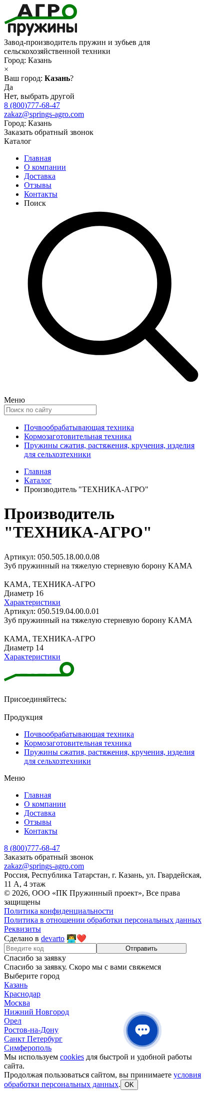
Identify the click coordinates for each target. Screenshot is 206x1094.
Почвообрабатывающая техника (79, 427)
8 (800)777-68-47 (32, 105)
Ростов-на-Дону (31, 1030)
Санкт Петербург (33, 1039)
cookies (72, 1057)
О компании (45, 167)
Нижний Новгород (36, 1012)
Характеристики (32, 602)
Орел (13, 1021)
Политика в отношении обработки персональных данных (103, 920)
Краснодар (22, 994)
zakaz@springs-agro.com (44, 114)
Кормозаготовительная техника (78, 436)
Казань (16, 985)
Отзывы (38, 185)
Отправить (142, 948)
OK (129, 1085)
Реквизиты (22, 929)
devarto (52, 938)
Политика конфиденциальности (59, 911)
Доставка (40, 176)
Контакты (41, 194)
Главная (37, 158)
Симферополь (28, 1048)
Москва (17, 1003)
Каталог (38, 480)
